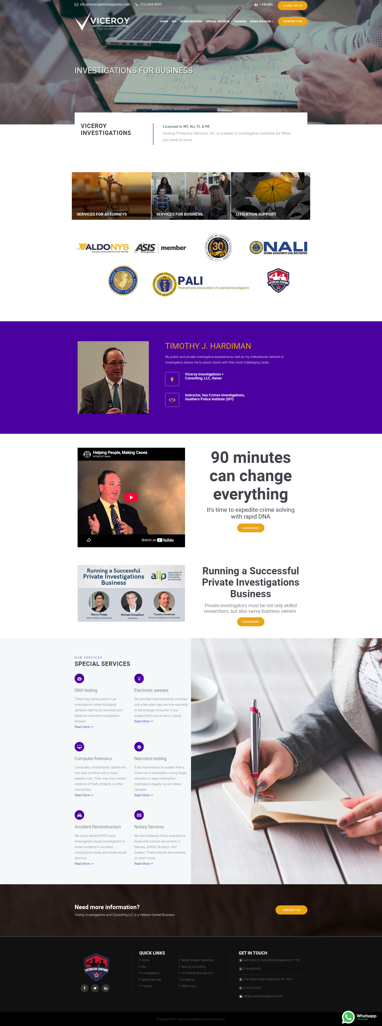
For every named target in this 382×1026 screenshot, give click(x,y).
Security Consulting (193, 966)
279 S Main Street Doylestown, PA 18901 (268, 979)
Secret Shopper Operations (197, 960)
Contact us (292, 21)
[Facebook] (85, 988)
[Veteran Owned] (96, 953)
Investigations (191, 21)
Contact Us (291, 910)
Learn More (250, 528)
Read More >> (84, 727)
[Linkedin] (106, 988)
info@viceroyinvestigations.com (105, 4)
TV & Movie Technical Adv (197, 973)
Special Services (218, 21)
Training (240, 21)
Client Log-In (292, 5)
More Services (261, 21)
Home (164, 21)
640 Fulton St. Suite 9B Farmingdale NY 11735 (271, 960)
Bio (174, 21)
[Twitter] (95, 988)
